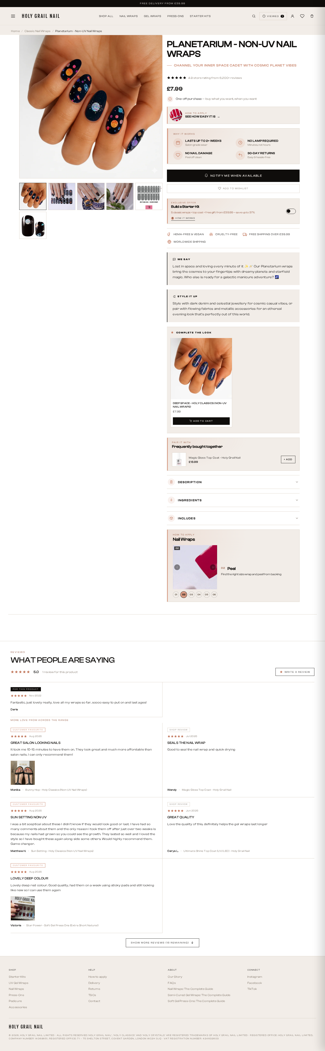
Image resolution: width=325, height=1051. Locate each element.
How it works (183, 218)
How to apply (97, 976)
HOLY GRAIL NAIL (41, 16)
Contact (94, 1001)
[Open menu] (13, 16)
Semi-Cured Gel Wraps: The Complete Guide (199, 995)
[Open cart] (312, 16)
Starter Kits (200, 16)
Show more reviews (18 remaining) (160, 942)
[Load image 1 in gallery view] (32, 196)
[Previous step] (177, 567)
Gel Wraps (152, 16)
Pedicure (15, 1001)
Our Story (175, 976)
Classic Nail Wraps (38, 31)
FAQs (172, 983)
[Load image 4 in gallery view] (120, 196)
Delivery (94, 983)
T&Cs (92, 995)
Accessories (18, 1007)
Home (15, 31)
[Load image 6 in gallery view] (32, 225)
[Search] (254, 16)
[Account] (292, 16)
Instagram (254, 976)
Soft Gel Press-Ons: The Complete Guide (196, 1001)
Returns (94, 989)
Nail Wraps (129, 16)
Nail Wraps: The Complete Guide (190, 989)
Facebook (254, 983)
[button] (204, 77)
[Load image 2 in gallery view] (61, 196)
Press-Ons (175, 16)
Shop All (106, 16)
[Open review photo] (23, 773)
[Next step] (213, 567)
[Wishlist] (302, 16)
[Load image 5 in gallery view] (148, 196)
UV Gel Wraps (18, 983)
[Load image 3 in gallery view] (90, 196)
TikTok (252, 989)
